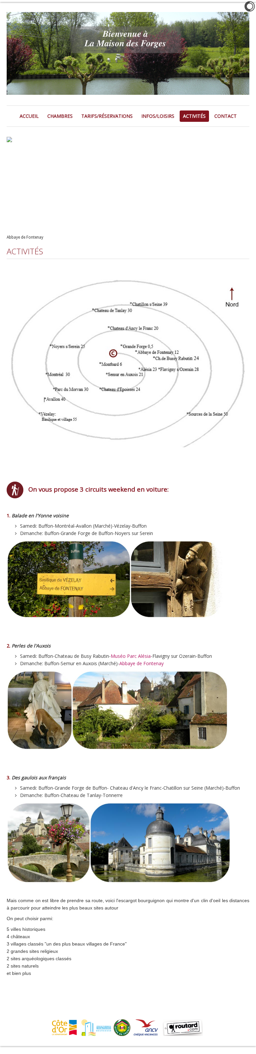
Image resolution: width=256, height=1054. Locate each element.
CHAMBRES (60, 116)
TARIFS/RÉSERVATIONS (107, 116)
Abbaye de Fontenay (141, 663)
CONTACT (225, 116)
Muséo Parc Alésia (131, 656)
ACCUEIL (29, 116)
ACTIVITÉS (194, 116)
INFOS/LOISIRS (157, 116)
